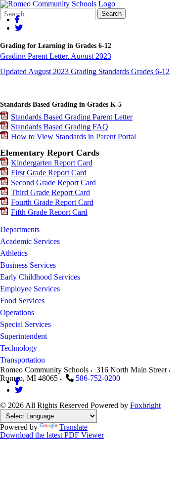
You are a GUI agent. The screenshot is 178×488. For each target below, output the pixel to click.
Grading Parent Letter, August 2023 (55, 56)
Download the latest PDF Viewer (52, 435)
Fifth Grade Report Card (49, 212)
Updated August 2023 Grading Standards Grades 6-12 (85, 71)
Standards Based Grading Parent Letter (72, 117)
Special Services (25, 324)
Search (111, 13)
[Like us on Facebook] (17, 19)
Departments (20, 229)
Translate (73, 427)
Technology (18, 348)
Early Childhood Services (40, 277)
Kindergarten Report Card (51, 163)
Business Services (28, 265)
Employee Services (30, 289)
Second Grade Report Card (53, 182)
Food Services (22, 300)
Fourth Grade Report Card (52, 202)
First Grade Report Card (49, 172)
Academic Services (30, 241)
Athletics (14, 253)
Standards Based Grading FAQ (59, 126)
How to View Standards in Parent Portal (73, 136)
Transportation (22, 360)
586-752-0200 (98, 378)
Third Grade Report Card (50, 192)
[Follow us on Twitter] (19, 28)
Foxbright (145, 405)
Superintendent (23, 336)
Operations (17, 312)
